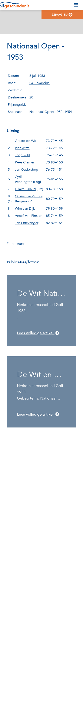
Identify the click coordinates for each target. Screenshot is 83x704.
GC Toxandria (39, 83)
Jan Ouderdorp (26, 169)
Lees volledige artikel (35, 333)
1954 (68, 111)
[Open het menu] (76, 5)
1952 (59, 111)
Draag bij (60, 15)
